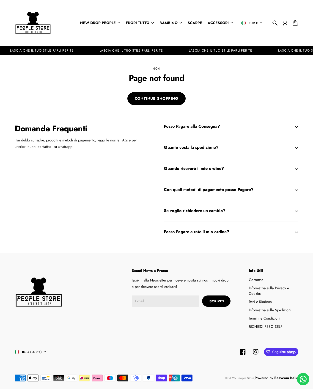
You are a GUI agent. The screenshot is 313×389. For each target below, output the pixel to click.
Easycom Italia (286, 378)
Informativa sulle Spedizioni (270, 310)
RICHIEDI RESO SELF (265, 326)
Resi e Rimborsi (260, 301)
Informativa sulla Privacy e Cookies (269, 290)
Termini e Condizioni (264, 318)
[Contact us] (303, 379)
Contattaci (256, 279)
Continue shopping (156, 98)
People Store (245, 378)
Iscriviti (216, 301)
